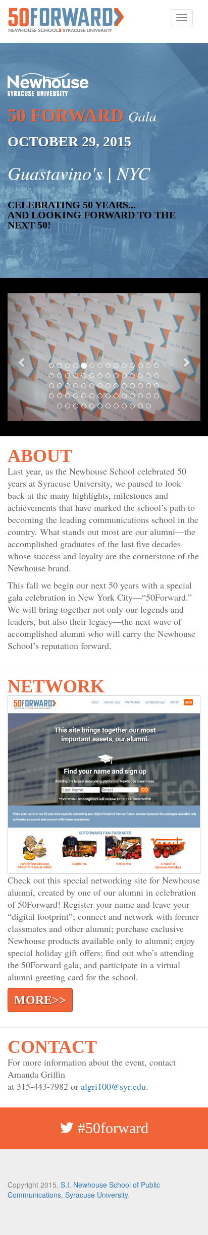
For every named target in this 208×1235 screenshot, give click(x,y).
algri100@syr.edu (113, 1086)
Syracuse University (96, 1195)
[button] (22, 357)
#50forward (111, 1128)
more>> (40, 1000)
